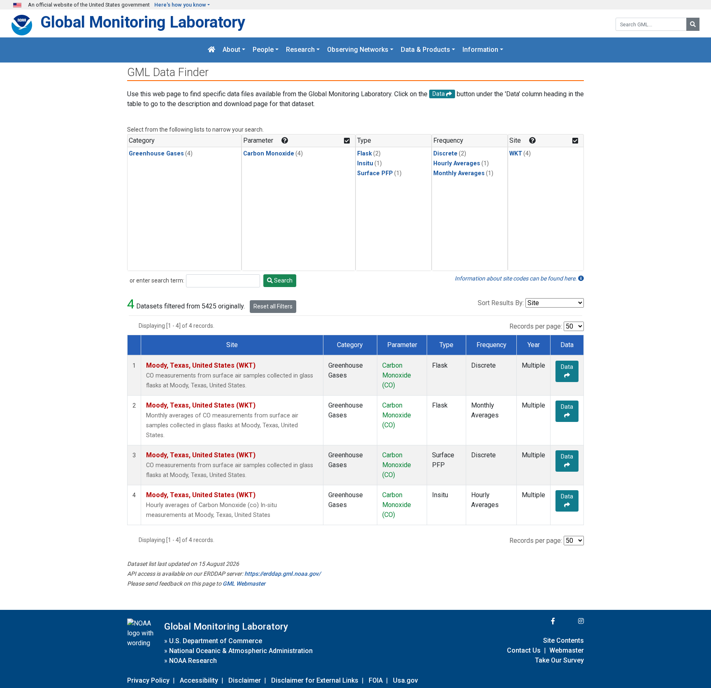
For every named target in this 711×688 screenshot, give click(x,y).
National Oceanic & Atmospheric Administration (241, 651)
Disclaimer (244, 680)
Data (567, 367)
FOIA (376, 680)
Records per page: (535, 326)
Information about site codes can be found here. (516, 278)
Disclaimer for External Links (314, 680)
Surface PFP (375, 173)
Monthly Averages (459, 173)
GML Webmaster (244, 583)
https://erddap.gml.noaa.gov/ (282, 573)
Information (480, 50)
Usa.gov (405, 680)
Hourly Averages (456, 163)
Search (283, 280)
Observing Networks (357, 50)
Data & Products (425, 50)
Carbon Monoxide (268, 153)
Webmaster (566, 650)
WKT (515, 153)
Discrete (445, 153)
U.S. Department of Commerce (215, 641)
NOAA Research (193, 661)
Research (300, 50)
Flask (364, 153)
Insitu (365, 163)
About (231, 50)
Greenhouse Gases (156, 153)
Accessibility (199, 680)
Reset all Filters (273, 306)
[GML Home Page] (211, 50)
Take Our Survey (559, 660)
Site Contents (563, 640)
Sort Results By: (501, 303)
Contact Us (524, 650)
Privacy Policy (148, 680)
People (263, 50)
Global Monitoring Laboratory (142, 22)
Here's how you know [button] (180, 5)
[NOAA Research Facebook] (541, 621)
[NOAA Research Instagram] (570, 621)
